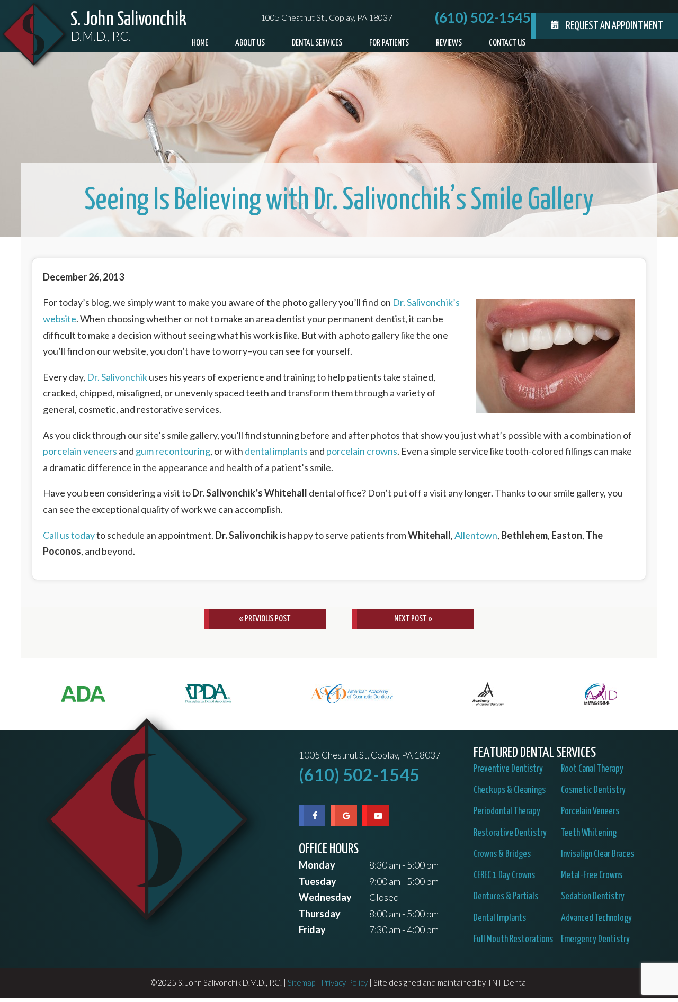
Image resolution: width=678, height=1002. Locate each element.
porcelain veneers (80, 451)
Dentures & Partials (506, 896)
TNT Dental (507, 982)
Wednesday (325, 897)
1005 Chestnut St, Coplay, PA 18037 (370, 756)
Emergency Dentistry (595, 939)
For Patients (389, 43)
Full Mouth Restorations (513, 939)
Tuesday (317, 881)
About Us (250, 43)
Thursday (320, 913)
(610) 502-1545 (483, 17)
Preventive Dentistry (508, 769)
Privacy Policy (344, 982)
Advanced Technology (596, 918)
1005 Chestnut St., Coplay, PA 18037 (326, 17)
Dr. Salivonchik (117, 377)
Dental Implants (500, 918)
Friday (312, 929)
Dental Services (317, 43)
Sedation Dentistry (593, 896)
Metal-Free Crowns (591, 875)
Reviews (449, 43)
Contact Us (507, 43)
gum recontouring (173, 451)
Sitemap (301, 982)
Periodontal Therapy (507, 811)
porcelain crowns (361, 451)
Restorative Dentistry (510, 833)
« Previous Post (264, 619)
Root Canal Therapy (592, 769)
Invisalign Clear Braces (597, 854)
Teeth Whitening (589, 833)
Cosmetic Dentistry (593, 790)
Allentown (475, 535)
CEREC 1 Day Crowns (504, 875)
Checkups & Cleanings (510, 790)
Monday (317, 865)
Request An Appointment (613, 26)
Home (200, 43)
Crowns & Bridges (502, 854)
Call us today (69, 535)
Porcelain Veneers (590, 811)
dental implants (276, 451)
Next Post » (413, 619)
